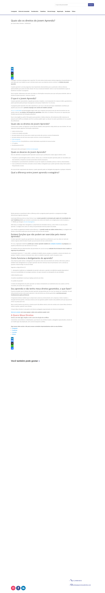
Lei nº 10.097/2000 (16, 110)
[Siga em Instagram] (13, 588)
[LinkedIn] (41, 68)
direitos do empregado (32, 149)
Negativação (60, 11)
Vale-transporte (16, 139)
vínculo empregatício (29, 222)
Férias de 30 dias (16, 141)
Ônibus (73, 11)
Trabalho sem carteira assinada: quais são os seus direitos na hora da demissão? (43, 492)
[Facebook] (41, 71)
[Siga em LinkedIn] (23, 588)
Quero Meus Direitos (18, 23)
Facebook (14, 330)
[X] (41, 73)
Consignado (14, 11)
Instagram (15, 328)
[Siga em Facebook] (18, 588)
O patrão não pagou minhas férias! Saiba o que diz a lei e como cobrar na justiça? (43, 561)
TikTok (14, 334)
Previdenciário (34, 11)
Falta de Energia (51, 11)
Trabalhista (43, 11)
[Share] (41, 78)
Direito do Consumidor (24, 11)
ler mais (16, 429)
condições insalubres (55, 243)
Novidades (67, 11)
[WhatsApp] (41, 75)
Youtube (14, 332)
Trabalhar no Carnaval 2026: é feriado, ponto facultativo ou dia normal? (39, 422)
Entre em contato (15, 312)
